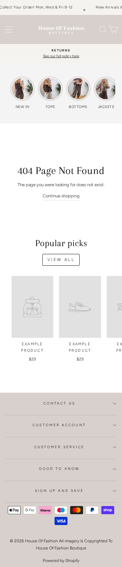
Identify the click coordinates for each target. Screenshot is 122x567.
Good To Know (59, 468)
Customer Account (59, 425)
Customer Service (59, 447)
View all (61, 259)
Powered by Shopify (61, 560)
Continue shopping (61, 195)
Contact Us (59, 403)
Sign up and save (59, 490)
